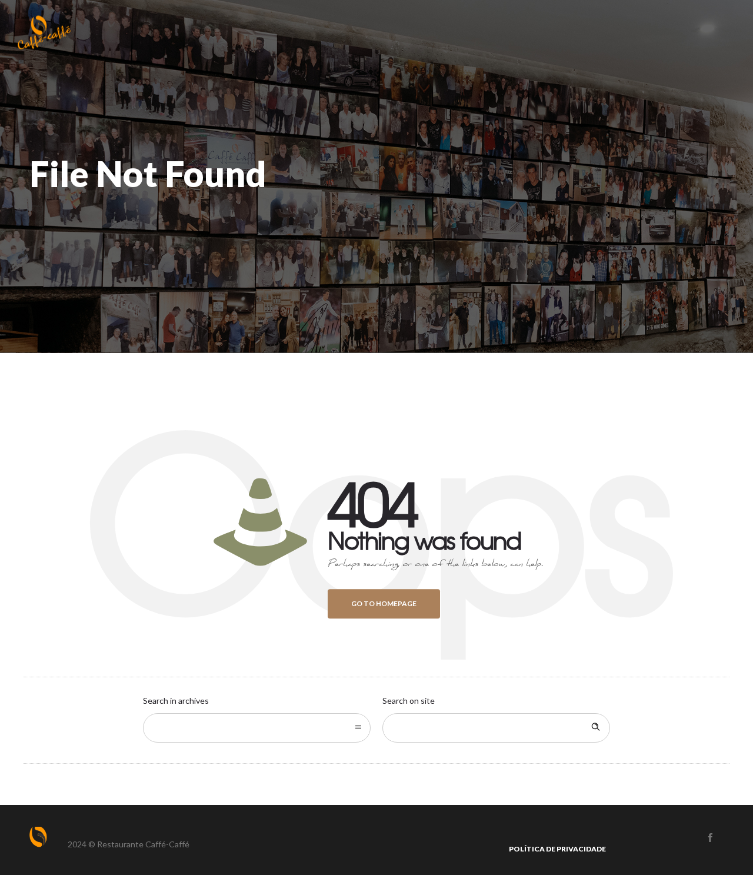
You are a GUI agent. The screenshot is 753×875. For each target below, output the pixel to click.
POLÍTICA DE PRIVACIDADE (557, 848)
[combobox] (257, 728)
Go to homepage (384, 603)
